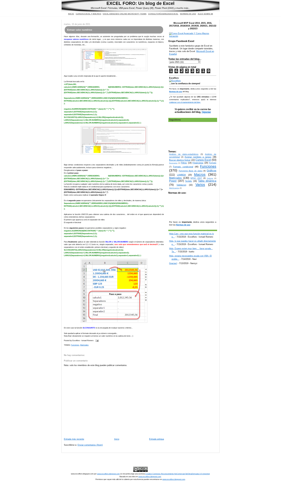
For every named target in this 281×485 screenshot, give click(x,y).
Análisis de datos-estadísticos (183, 154)
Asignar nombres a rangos (198, 157)
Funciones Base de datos (190, 171)
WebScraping (174, 188)
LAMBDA (181, 175)
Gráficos (211, 170)
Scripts (188, 181)
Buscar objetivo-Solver (179, 160)
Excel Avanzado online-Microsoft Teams (125, 14)
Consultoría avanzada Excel (163, 14)
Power (173, 180)
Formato (212, 163)
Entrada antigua (156, 439)
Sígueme (206, 112)
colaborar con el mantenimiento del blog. (185, 102)
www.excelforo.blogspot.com (108, 474)
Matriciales (84, 345)
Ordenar (210, 178)
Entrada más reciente (74, 439)
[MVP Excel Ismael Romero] (192, 36)
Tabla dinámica (207, 180)
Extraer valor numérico (79, 29)
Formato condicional (183, 167)
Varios (200, 184)
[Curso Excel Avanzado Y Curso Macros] (175, 81)
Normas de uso (188, 14)
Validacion (181, 185)
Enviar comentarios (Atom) (90, 445)
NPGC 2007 (196, 178)
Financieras (198, 163)
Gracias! (173, 263)
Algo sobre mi (205, 14)
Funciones (75, 345)
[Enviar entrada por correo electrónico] (96, 341)
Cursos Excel (203, 160)
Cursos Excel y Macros (88, 14)
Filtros (184, 163)
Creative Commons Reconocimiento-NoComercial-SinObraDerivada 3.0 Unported (177, 474)
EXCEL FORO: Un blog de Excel (140, 3)
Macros (200, 174)
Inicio (71, 14)
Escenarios (173, 163)
